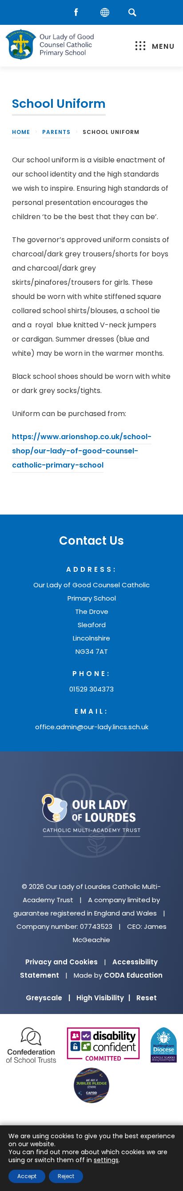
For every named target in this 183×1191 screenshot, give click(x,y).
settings (106, 1160)
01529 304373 (91, 689)
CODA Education (133, 975)
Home (21, 132)
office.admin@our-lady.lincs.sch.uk (91, 726)
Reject (66, 1176)
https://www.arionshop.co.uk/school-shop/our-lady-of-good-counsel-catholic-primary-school (81, 452)
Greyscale (48, 997)
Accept (26, 1176)
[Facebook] (78, 12)
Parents (56, 132)
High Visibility (103, 997)
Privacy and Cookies (61, 962)
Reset (146, 997)
